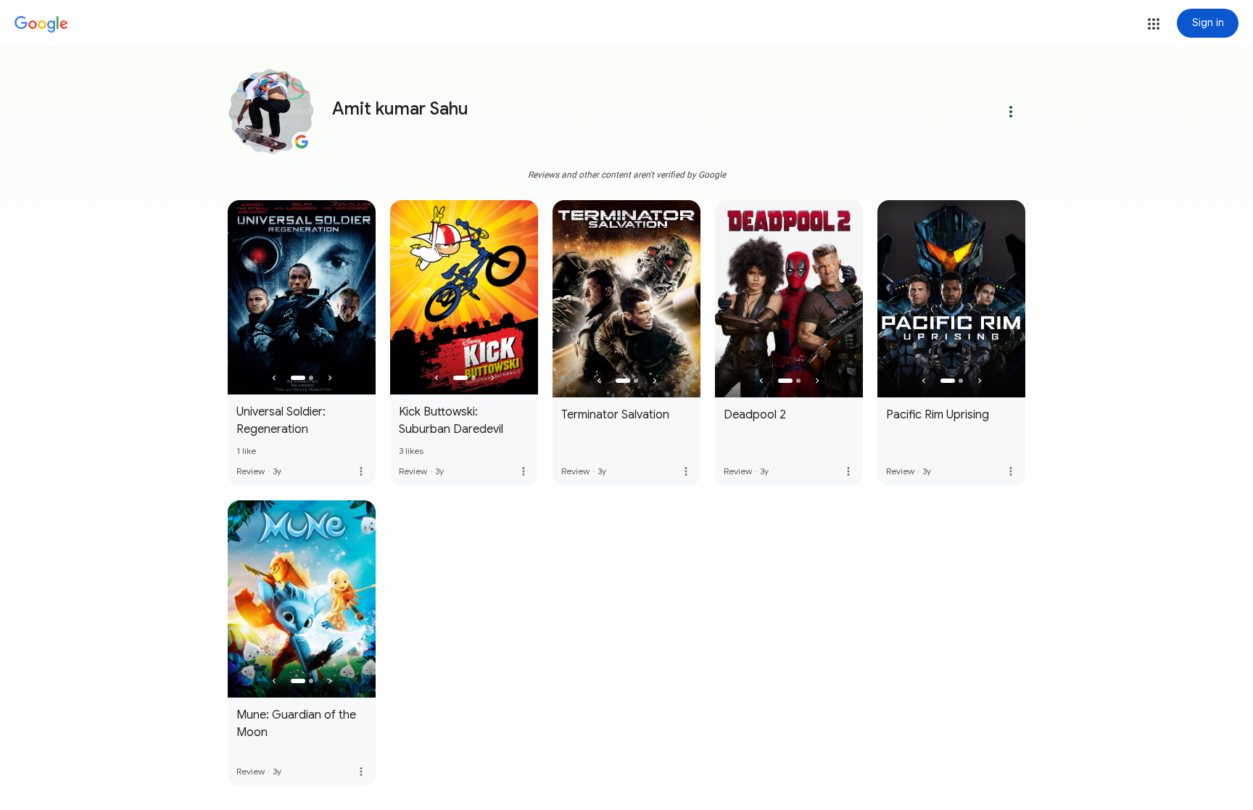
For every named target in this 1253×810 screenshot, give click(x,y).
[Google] (41, 24)
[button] (1153, 23)
